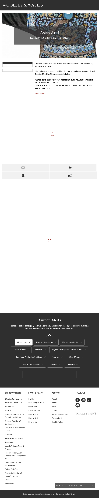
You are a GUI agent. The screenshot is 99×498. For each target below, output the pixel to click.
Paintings (71, 364)
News (54, 406)
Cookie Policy (57, 422)
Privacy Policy (57, 418)
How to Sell (33, 418)
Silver (7, 480)
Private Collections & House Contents (13, 474)
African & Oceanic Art (13, 402)
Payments (32, 422)
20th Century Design (70, 342)
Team (54, 402)
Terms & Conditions (60, 414)
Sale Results (33, 406)
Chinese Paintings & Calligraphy (13, 422)
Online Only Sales (12, 469)
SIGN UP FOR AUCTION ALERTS (69, 485)
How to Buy (33, 414)
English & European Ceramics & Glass (67, 349)
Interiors (8, 434)
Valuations (9, 483)
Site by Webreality (70, 494)
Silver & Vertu (74, 357)
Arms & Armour (20, 349)
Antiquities (9, 406)
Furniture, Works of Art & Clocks (29, 357)
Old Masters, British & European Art (14, 463)
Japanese (53, 364)
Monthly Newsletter (44, 342)
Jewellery (56, 357)
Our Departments (13, 393)
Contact (55, 410)
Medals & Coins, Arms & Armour (14, 447)
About (54, 399)
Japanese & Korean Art (14, 438)
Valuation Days (34, 410)
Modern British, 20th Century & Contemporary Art (15, 456)
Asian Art (39, 349)
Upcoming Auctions (36, 402)
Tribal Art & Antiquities (30, 364)
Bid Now (31, 399)
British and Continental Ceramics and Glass (14, 415)
